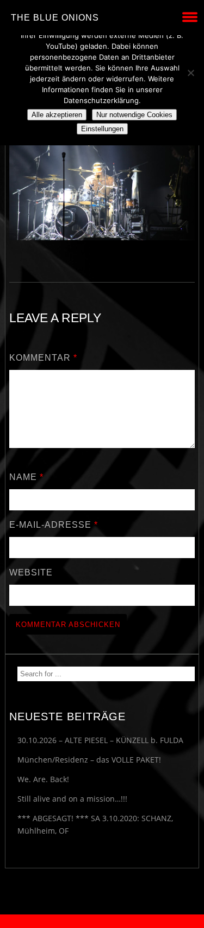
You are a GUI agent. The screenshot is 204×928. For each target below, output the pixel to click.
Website (31, 572)
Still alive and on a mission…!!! (72, 798)
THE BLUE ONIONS (55, 17)
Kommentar (43, 357)
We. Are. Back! (43, 779)
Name (26, 477)
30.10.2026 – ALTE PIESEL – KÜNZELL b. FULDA (100, 740)
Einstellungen (102, 129)
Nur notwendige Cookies (134, 115)
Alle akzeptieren (57, 115)
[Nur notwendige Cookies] (190, 72)
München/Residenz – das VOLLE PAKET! (89, 759)
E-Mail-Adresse (53, 524)
